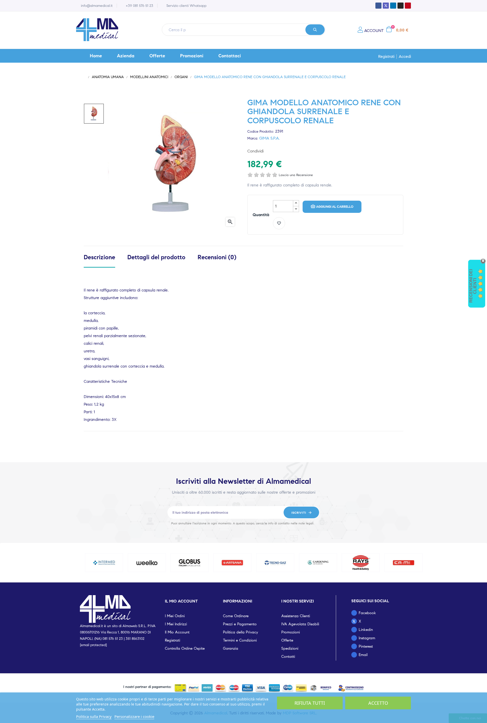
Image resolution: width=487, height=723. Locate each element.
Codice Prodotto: (260, 131)
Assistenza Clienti (295, 616)
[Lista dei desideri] (279, 223)
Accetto (378, 703)
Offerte (287, 640)
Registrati (386, 56)
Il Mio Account (177, 632)
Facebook (367, 613)
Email (363, 654)
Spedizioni (289, 648)
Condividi (270, 151)
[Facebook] (378, 6)
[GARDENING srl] (318, 562)
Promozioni (290, 632)
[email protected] (93, 645)
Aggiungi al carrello (334, 207)
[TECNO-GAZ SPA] (275, 562)
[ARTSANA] (232, 562)
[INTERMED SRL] (104, 562)
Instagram (367, 638)
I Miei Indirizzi (176, 624)
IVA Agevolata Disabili (300, 624)
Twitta (278, 151)
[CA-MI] (403, 562)
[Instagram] (400, 6)
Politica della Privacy (240, 632)
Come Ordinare (236, 616)
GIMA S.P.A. (269, 138)
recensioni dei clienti (473, 286)
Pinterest (286, 151)
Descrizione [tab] (99, 257)
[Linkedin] (393, 6)
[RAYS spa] (361, 562)
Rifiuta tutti (309, 703)
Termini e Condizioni (240, 640)
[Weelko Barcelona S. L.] (147, 562)
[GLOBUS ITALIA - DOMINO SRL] (190, 562)
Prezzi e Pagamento (240, 624)
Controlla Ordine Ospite (185, 648)
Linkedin (366, 629)
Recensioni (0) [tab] (217, 257)
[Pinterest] (408, 6)
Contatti (288, 656)
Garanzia (230, 648)
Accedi (405, 56)
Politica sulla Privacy (94, 716)
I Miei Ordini (175, 616)
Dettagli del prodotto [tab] (156, 257)
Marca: (252, 138)
